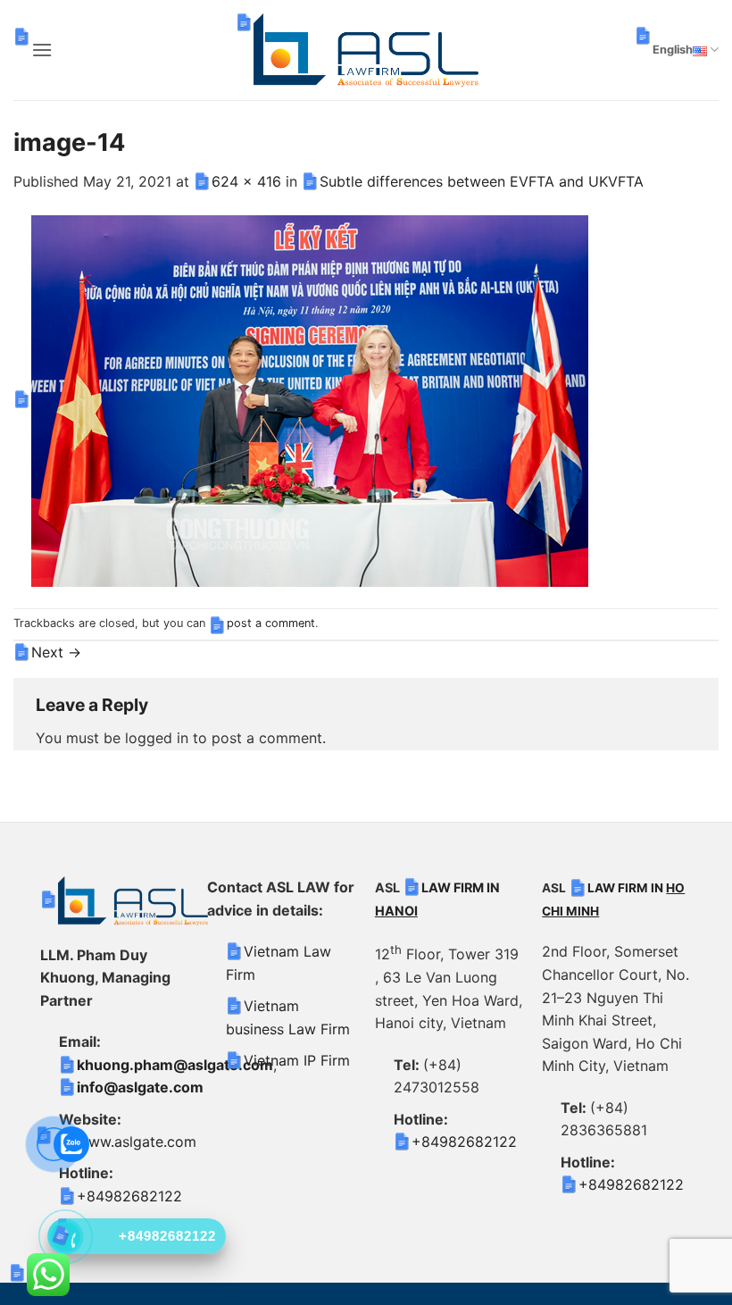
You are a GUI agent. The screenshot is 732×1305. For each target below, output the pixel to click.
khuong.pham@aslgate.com (175, 1065)
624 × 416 (246, 181)
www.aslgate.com (136, 1141)
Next (56, 652)
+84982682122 (129, 1196)
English (673, 49)
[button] (42, 49)
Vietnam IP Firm (297, 1060)
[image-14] (309, 399)
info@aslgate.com (140, 1087)
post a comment (271, 623)
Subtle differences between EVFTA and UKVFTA (482, 181)
